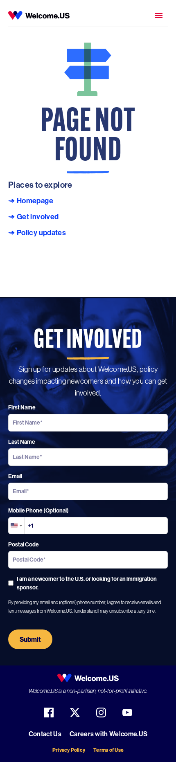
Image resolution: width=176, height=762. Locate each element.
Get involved (38, 217)
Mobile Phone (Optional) (38, 510)
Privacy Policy (68, 750)
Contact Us (45, 734)
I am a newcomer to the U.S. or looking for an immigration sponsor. (87, 583)
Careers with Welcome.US (108, 734)
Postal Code (23, 544)
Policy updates (41, 233)
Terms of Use (108, 750)
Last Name (21, 441)
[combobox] (16, 525)
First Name (22, 407)
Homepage (35, 201)
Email (15, 476)
